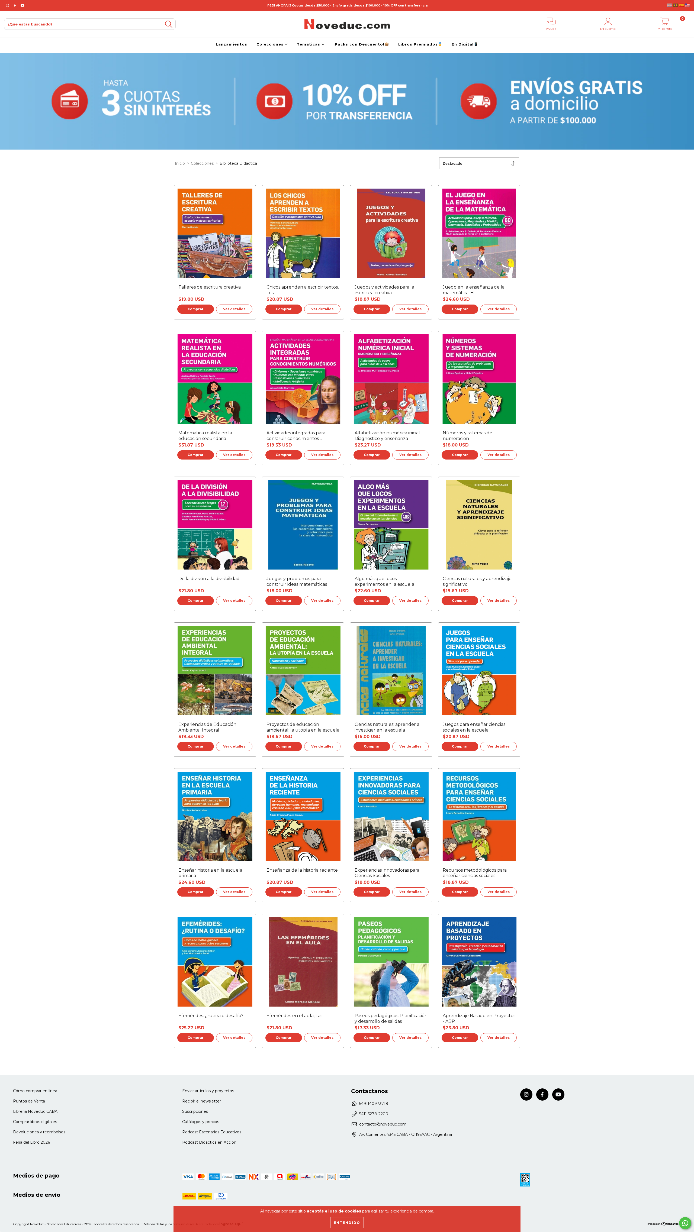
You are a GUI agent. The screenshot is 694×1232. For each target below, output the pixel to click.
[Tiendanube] (664, 1225)
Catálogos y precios (200, 1121)
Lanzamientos (231, 44)
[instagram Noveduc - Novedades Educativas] (8, 5)
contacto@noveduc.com (382, 1124)
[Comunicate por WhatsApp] (685, 1223)
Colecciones (270, 44)
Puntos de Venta (29, 1101)
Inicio (180, 163)
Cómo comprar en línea (35, 1090)
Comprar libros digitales (35, 1121)
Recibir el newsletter (201, 1101)
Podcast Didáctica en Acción (209, 1142)
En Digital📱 (465, 44)
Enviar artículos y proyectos (208, 1090)
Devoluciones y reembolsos (39, 1132)
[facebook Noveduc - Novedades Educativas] (15, 5)
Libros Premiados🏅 (420, 44)
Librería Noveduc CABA (35, 1111)
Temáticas (309, 44)
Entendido (347, 1223)
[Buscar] (168, 24)
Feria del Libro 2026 (31, 1142)
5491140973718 (373, 1103)
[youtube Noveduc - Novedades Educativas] (22, 5)
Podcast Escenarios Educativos (211, 1132)
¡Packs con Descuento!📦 (361, 44)
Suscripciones (195, 1111)
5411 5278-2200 (373, 1113)
